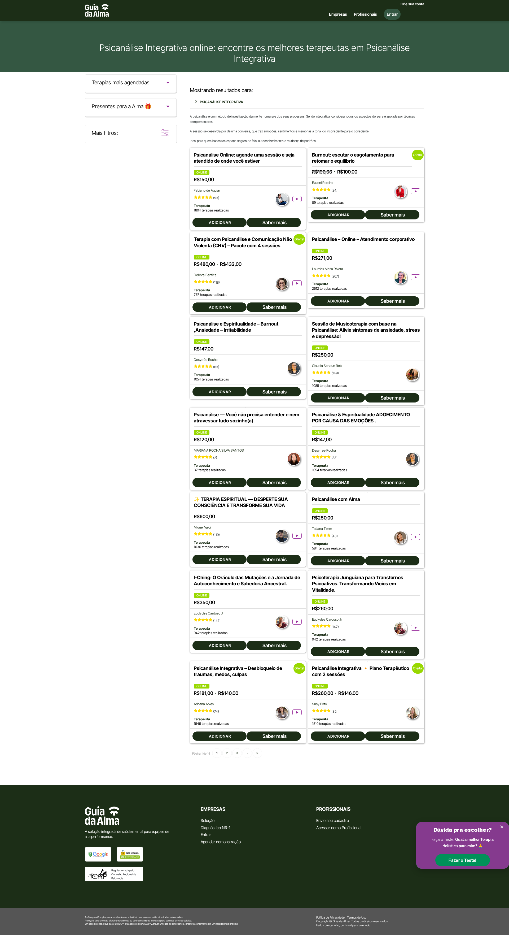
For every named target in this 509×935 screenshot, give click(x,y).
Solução (207, 820)
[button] (462, 860)
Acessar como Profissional (338, 827)
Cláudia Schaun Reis (327, 366)
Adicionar (220, 222)
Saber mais (274, 222)
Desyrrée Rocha (206, 360)
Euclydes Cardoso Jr (209, 613)
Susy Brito (319, 704)
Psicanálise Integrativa (221, 102)
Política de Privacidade (330, 917)
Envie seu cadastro (332, 820)
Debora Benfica (205, 275)
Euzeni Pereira (322, 183)
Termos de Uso (356, 917)
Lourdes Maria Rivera (327, 269)
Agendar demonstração (221, 841)
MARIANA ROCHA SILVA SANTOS (219, 450)
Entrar (206, 834)
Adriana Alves (204, 704)
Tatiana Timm (322, 529)
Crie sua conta (412, 4)
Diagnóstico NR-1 (215, 827)
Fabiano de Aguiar (207, 190)
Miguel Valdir (203, 527)
